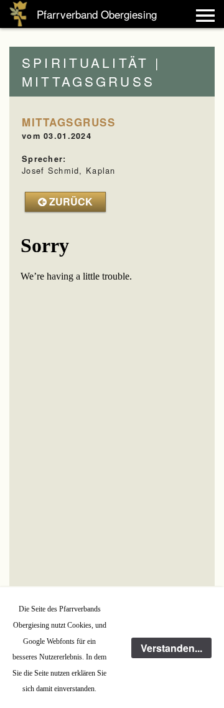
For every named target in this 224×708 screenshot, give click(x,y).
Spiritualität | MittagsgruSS (91, 71)
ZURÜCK (70, 201)
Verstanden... (171, 648)
